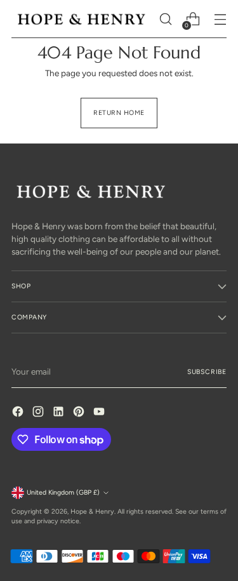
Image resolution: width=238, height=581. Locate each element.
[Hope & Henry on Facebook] (19, 413)
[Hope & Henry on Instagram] (39, 413)
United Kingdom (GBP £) (63, 492)
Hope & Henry (92, 511)
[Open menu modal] (220, 19)
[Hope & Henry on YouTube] (100, 413)
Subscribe (207, 372)
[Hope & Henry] (81, 19)
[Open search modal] (165, 19)
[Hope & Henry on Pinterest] (80, 413)
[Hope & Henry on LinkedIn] (59, 413)
